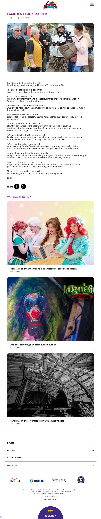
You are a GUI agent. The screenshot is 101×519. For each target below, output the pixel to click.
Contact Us (12, 465)
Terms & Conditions (50, 496)
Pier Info (11, 450)
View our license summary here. (67, 490)
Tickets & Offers (14, 458)
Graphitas (54, 499)
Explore (10, 443)
